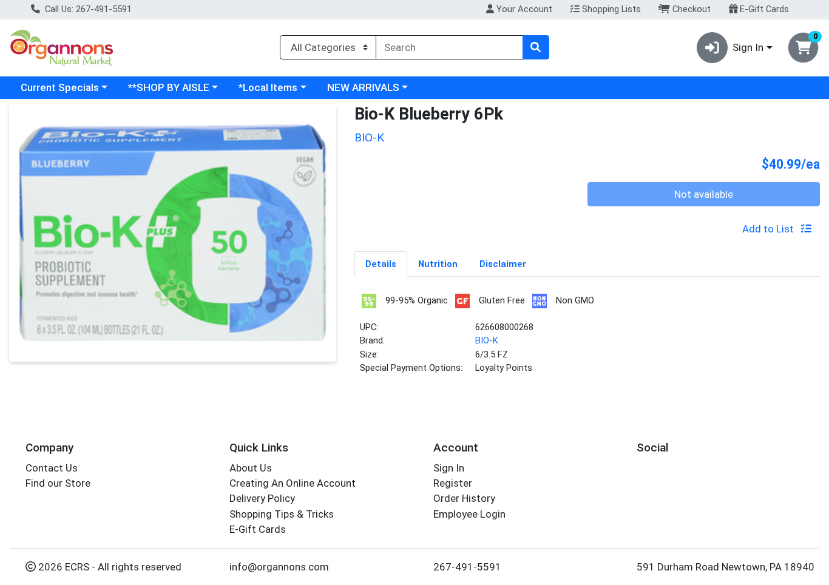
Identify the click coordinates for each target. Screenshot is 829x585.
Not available (703, 194)
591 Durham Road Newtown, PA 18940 (725, 567)
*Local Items (268, 87)
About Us (250, 468)
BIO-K (486, 340)
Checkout (690, 9)
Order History (464, 498)
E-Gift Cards (763, 9)
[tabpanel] (587, 338)
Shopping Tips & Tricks (281, 514)
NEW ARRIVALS (363, 87)
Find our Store (57, 483)
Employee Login (469, 514)
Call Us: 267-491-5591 (87, 9)
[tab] (380, 263)
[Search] (536, 47)
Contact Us (51, 468)
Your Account (523, 9)
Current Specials (60, 87)
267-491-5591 (467, 567)
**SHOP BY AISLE (168, 87)
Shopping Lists (610, 9)
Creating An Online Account (292, 483)
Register (452, 483)
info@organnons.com (279, 567)
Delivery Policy (262, 498)
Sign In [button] (748, 47)
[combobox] (449, 47)
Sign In (448, 468)
